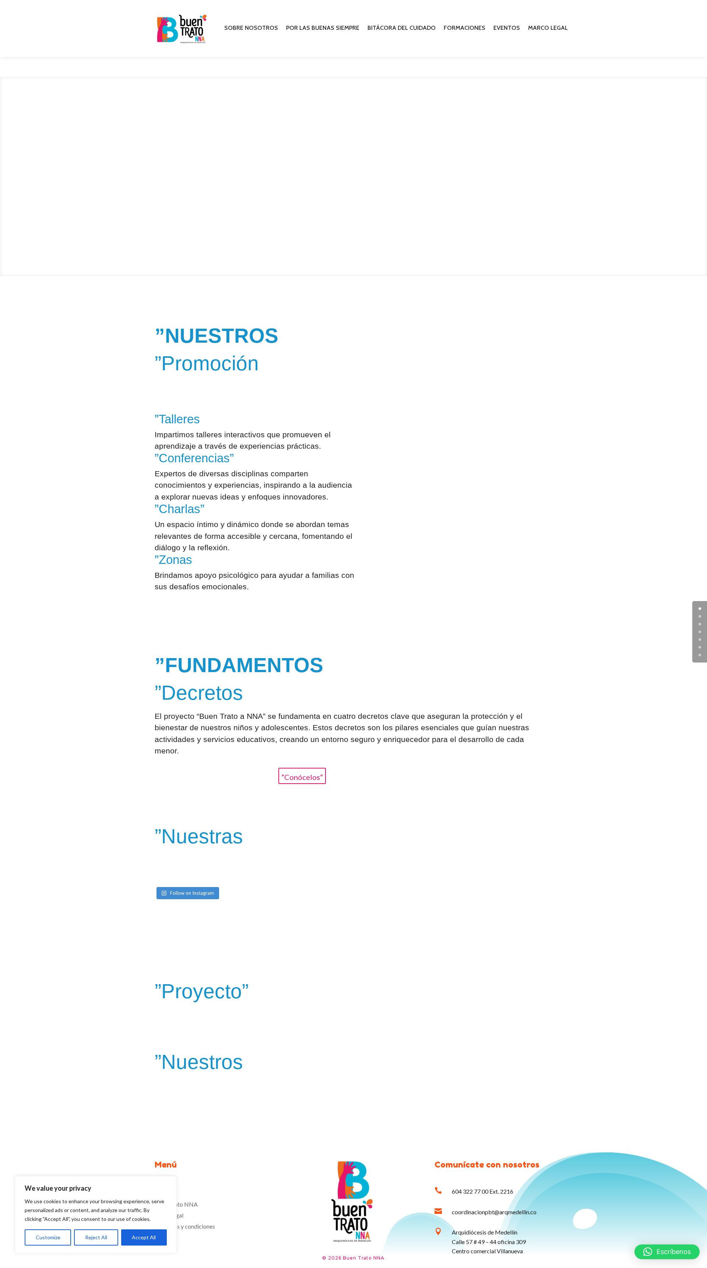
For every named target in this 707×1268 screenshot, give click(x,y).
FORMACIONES (464, 28)
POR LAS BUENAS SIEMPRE (322, 28)
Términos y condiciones (185, 1227)
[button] (667, 1251)
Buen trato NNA (177, 1205)
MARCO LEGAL (548, 28)
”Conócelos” (302, 777)
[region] (96, 1214)
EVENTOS (506, 28)
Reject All (96, 1237)
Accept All (144, 1237)
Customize (48, 1237)
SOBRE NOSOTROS (251, 28)
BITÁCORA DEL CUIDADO (401, 28)
